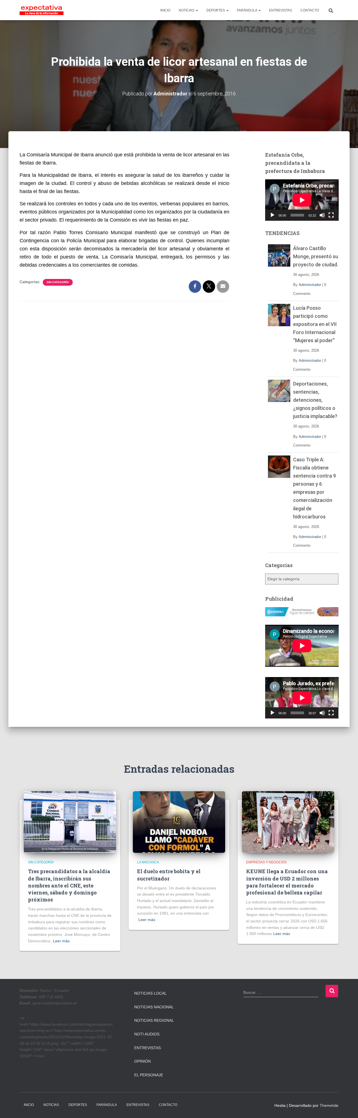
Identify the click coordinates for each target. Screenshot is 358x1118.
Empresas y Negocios (266, 862)
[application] (302, 200)
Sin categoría (58, 282)
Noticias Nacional (154, 1007)
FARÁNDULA (247, 10)
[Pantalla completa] (331, 215)
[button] (196, 10)
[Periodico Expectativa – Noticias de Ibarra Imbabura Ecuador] (41, 10)
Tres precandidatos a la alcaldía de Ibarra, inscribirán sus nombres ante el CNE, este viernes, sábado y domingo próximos (69, 885)
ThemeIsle (329, 1105)
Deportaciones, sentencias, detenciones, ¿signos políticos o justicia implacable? (315, 400)
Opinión (142, 1061)
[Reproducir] (272, 215)
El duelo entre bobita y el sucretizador (169, 875)
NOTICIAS (187, 10)
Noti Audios (146, 1034)
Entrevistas (147, 1048)
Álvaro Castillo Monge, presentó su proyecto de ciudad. (315, 256)
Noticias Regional (154, 1020)
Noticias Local (150, 993)
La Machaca (148, 862)
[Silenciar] (322, 215)
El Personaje (148, 1075)
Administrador (310, 285)
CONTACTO (309, 10)
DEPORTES (216, 10)
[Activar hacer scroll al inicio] (347, 1107)
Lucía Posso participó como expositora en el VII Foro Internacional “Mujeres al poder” (315, 324)
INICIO (165, 10)
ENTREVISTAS (280, 10)
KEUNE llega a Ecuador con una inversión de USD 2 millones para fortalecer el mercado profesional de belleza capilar (287, 882)
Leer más (61, 941)
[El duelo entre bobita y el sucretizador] (179, 821)
